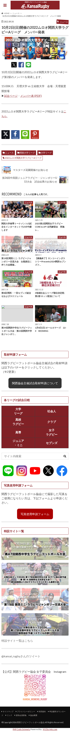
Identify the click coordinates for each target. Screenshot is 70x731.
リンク (9, 715)
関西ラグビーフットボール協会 (31, 722)
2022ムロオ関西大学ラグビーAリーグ (23, 158)
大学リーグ (46, 152)
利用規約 (42, 711)
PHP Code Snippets (21, 729)
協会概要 (33, 715)
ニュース (9, 152)
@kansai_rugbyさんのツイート (20, 656)
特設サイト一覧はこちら (17, 640)
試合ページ (11, 95)
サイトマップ (8, 711)
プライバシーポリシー (26, 711)
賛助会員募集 (21, 715)
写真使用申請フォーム (35, 514)
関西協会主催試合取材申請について (35, 383)
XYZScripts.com (50, 729)
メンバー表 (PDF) (31, 95)
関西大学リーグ (27, 152)
